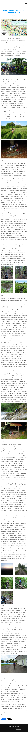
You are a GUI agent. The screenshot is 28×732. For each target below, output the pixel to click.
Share (4, 718)
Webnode (18, 729)
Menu (26, 3)
